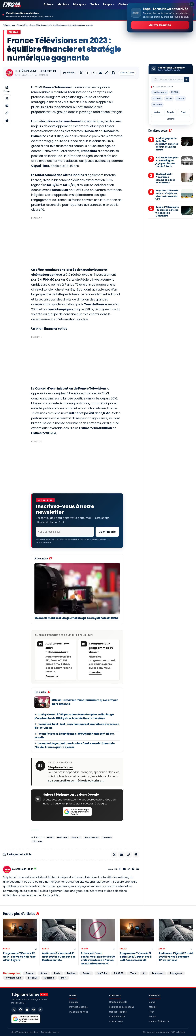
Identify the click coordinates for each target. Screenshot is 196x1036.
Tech (183, 112)
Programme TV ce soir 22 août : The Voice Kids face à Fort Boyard (19, 956)
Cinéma (170, 119)
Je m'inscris (107, 531)
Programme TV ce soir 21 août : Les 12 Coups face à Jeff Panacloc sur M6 (136, 956)
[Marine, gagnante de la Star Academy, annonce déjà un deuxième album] (187, 141)
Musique (49, 977)
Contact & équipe (78, 1007)
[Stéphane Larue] (12, 4)
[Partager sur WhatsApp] (94, 72)
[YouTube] (124, 869)
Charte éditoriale (118, 1002)
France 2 (157, 98)
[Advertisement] (77, 242)
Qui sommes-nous (78, 1011)
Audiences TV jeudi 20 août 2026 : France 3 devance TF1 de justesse (176, 956)
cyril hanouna (159, 92)
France (50, 837)
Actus (169, 98)
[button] (106, 72)
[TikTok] (40, 1009)
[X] (14, 1009)
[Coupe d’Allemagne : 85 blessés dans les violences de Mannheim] (187, 210)
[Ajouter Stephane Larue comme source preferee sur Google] (77, 811)
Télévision (37, 841)
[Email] (100, 72)
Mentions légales (118, 1011)
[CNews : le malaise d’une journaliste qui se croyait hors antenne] (77, 588)
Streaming (107, 837)
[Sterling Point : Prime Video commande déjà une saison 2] (187, 177)
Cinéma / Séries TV (159, 1021)
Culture (180, 98)
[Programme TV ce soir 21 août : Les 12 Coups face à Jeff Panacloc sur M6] (137, 932)
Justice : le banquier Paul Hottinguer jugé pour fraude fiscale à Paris (167, 162)
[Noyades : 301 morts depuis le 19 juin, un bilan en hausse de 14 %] (187, 193)
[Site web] (115, 869)
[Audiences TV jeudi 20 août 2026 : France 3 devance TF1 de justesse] (176, 932)
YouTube (102, 973)
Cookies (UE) (116, 1021)
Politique (157, 104)
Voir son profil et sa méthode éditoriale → (76, 780)
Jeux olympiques (91, 837)
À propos (73, 1002)
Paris (57, 973)
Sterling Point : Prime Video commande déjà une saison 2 (165, 178)
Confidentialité (117, 1016)
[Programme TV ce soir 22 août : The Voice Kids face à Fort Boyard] (20, 932)
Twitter (86, 973)
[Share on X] (81, 72)
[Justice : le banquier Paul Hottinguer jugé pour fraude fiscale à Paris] (187, 160)
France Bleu (62, 837)
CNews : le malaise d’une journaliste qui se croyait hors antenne (76, 618)
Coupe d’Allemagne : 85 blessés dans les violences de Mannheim (167, 211)
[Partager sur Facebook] (87, 72)
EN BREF (174, 92)
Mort (63, 977)
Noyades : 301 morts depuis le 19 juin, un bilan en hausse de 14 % (166, 195)
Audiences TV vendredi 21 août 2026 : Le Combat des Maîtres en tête (58, 956)
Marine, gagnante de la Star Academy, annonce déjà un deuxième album (166, 144)
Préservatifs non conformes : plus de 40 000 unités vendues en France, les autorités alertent (98, 958)
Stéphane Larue (27, 70)
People (170, 112)
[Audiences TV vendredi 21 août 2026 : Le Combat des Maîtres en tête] (59, 932)
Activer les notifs (160, 25)
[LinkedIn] (137, 869)
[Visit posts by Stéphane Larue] (9, 72)
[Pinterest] (133, 869)
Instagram (176, 973)
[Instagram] (128, 869)
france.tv (76, 837)
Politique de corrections (121, 1007)
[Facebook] (120, 869)
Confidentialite (43, 542)
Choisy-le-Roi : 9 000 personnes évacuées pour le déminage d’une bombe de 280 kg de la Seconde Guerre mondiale (74, 716)
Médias (14, 31)
